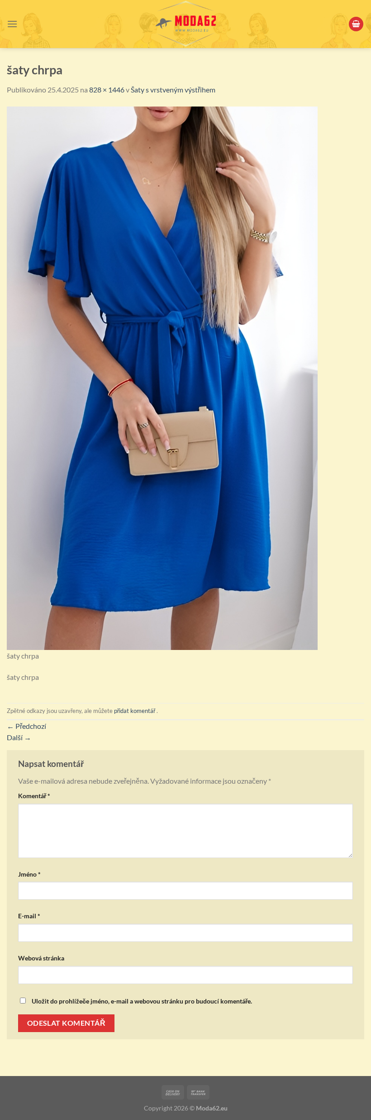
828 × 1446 (106, 89)
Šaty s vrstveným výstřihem (173, 89)
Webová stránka (41, 958)
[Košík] (356, 24)
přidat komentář (134, 710)
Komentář (34, 796)
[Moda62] (185, 24)
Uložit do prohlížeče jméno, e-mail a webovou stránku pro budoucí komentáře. (142, 1001)
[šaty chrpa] (162, 377)
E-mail (29, 916)
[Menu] (12, 24)
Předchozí (26, 726)
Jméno (29, 874)
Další (19, 737)
